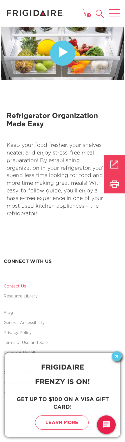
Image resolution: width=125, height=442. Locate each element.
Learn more (61, 422)
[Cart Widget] (86, 12)
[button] (100, 14)
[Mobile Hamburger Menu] (114, 9)
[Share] (114, 164)
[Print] (114, 183)
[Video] (62, 53)
